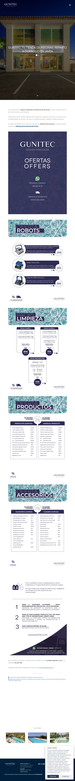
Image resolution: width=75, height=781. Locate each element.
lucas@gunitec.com (24, 771)
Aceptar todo (53, 776)
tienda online (57, 679)
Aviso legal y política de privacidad (21, 774)
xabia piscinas (17, 680)
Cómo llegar (22, 768)
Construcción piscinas (15, 677)
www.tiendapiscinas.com (46, 667)
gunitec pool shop (20, 679)
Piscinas (41, 677)
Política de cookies (31, 774)
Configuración (65, 776)
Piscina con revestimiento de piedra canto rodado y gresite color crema (59, 737)
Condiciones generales (8, 774)
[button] (70, 5)
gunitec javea (12, 679)
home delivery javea (31, 679)
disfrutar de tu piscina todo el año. (27, 126)
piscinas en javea (41, 679)
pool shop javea (50, 679)
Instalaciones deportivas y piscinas (29, 677)
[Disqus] (37, 701)
